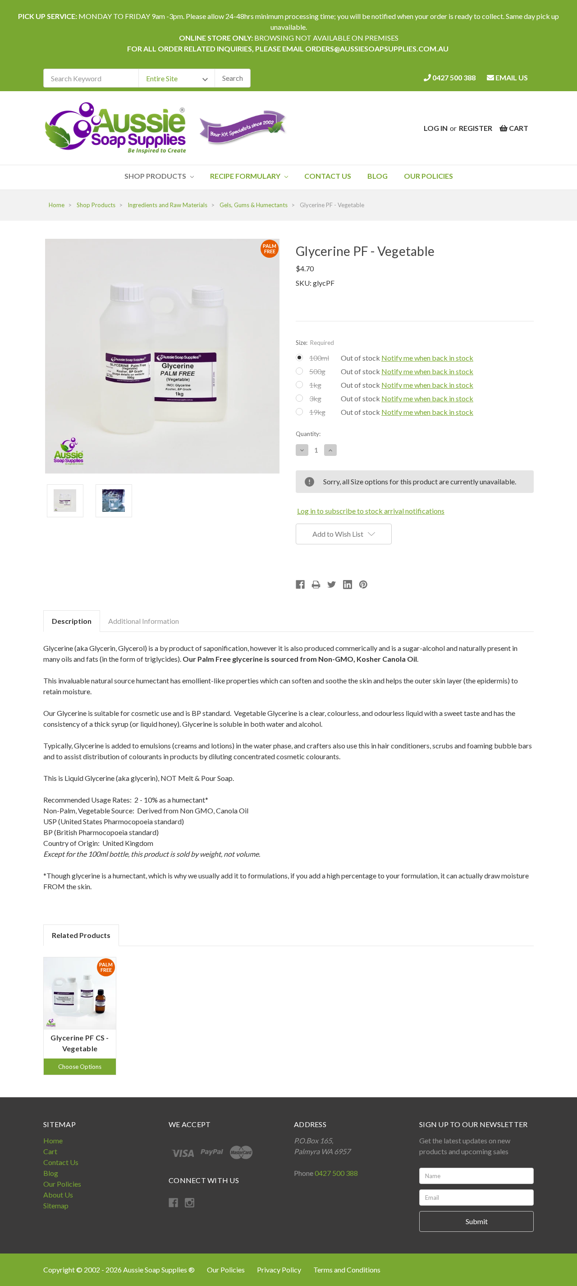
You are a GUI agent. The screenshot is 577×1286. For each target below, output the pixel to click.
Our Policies (428, 176)
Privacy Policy (279, 1269)
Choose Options (79, 1066)
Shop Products (156, 176)
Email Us (511, 77)
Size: (315, 342)
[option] (80, 1016)
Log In (436, 128)
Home (53, 1140)
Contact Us (327, 176)
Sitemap (56, 1205)
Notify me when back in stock (427, 357)
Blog (377, 176)
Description (72, 621)
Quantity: (308, 433)
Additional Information (143, 621)
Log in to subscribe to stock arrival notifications (370, 510)
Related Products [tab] (81, 935)
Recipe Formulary (246, 176)
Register (475, 128)
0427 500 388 (453, 77)
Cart (50, 1151)
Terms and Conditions (346, 1269)
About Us (58, 1194)
